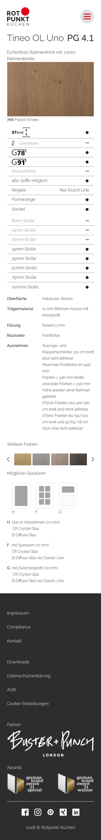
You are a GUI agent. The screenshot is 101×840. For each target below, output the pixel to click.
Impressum (18, 613)
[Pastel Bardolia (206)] (41, 459)
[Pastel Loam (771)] (78, 459)
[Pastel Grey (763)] (60, 459)
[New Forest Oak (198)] (22, 459)
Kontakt (14, 640)
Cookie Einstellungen (28, 703)
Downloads (18, 661)
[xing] (63, 812)
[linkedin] (75, 812)
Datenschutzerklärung (28, 675)
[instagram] (37, 812)
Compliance (19, 626)
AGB (11, 689)
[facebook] (25, 812)
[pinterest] (50, 812)
